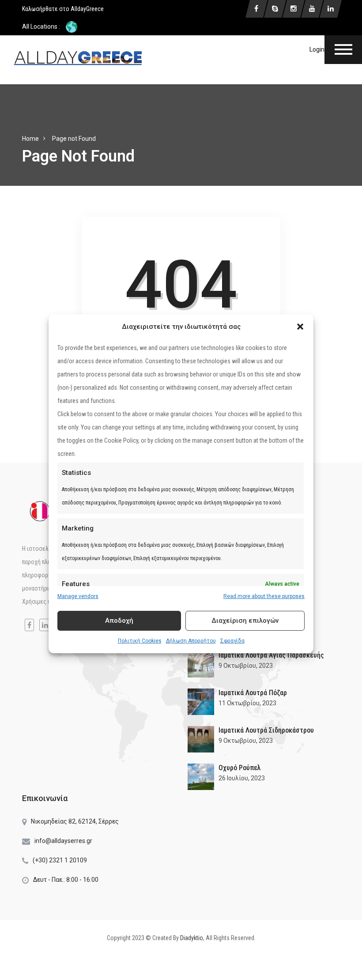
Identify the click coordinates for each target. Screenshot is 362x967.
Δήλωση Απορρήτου (191, 641)
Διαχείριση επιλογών (245, 621)
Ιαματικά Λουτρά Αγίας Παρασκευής (271, 655)
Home (30, 138)
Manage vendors (77, 596)
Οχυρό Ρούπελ (240, 768)
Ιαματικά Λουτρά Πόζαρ (253, 693)
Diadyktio (191, 937)
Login (316, 49)
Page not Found (74, 138)
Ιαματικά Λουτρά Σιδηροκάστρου (266, 730)
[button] (300, 326)
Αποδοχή (119, 621)
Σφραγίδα (232, 641)
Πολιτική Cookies (140, 641)
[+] (201, 664)
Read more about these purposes (264, 596)
